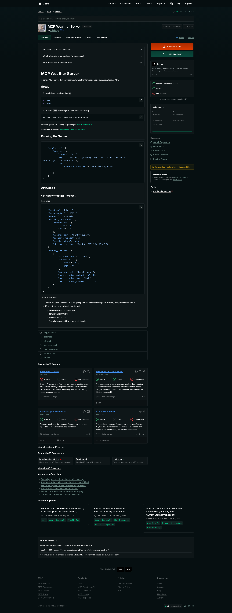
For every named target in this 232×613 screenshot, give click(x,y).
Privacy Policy (123, 587)
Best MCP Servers (46, 598)
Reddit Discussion (161, 154)
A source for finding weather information (59, 488)
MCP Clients (43, 590)
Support (160, 583)
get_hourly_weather (162, 191)
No (128, 569)
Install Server (174, 46)
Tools (138, 3)
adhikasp (54, 30)
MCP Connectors (45, 587)
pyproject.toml (50, 345)
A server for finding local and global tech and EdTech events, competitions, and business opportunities (65, 484)
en (177, 11)
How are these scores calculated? (172, 99)
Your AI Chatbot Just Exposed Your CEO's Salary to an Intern (109, 510)
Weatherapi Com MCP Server (72, 129)
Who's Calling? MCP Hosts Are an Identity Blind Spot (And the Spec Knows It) (62, 510)
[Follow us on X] (193, 606)
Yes (120, 569)
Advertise (161, 598)
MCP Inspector (84, 598)
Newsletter (162, 594)
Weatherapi (81, 459)
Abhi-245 (100, 415)
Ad (191, 74)
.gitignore (48, 337)
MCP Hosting (83, 594)
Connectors (125, 3)
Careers (160, 587)
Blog (159, 590)
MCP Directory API (86, 587)
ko (189, 11)
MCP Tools (43, 594)
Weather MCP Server (49, 371)
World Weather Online (49, 459)
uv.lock (47, 357)
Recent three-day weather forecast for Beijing (62, 491)
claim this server (180, 177)
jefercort (43, 374)
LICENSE (47, 341)
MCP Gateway (84, 590)
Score (88, 37)
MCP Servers (44, 583)
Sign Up (188, 3)
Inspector (161, 3)
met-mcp (117, 459)
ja (185, 11)
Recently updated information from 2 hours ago (62, 479)
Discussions (101, 37)
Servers (112, 3)
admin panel (177, 179)
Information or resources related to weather (61, 494)
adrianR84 (44, 415)
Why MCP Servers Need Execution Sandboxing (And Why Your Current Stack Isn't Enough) (164, 511)
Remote (191, 38)
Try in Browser (174, 54)
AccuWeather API (84, 124)
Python (181, 38)
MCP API (89, 545)
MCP (49, 11)
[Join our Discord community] (185, 606)
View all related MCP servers (51, 447)
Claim (62, 30)
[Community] (179, 3)
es (181, 11)
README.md (49, 353)
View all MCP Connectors (49, 468)
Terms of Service (124, 583)
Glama (41, 11)
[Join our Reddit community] (189, 606)
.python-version (51, 349)
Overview (44, 37)
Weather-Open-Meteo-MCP (53, 411)
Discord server (114, 555)
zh (192, 11)
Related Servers (73, 37)
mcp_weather (50, 332)
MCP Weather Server (105, 411)
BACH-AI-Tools (102, 374)
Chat (80, 583)
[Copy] (141, 100)
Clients (149, 3)
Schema (57, 37)
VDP (119, 590)
